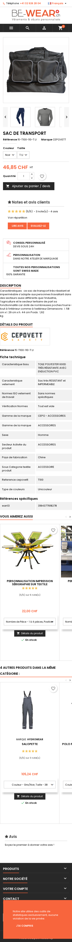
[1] (9, 211)
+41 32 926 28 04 (30, 3)
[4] (20, 211)
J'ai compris (24, 925)
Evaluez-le (38, 226)
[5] (23, 211)
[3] (16, 211)
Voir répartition (17, 218)
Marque (46, 139)
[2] (12, 211)
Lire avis (17, 226)
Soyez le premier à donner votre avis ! (29, 845)
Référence (10, 139)
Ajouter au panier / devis (28, 186)
